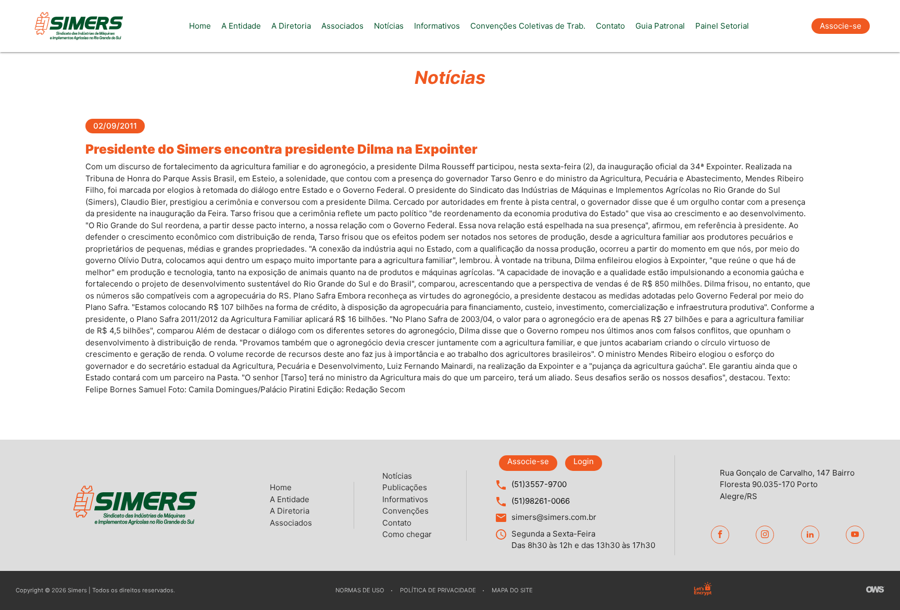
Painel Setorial (722, 26)
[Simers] (79, 26)
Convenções (405, 511)
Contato (610, 26)
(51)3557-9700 (539, 484)
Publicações (404, 487)
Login (583, 461)
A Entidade (241, 26)
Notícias (389, 26)
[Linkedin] (810, 535)
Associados (342, 26)
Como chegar (407, 534)
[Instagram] (765, 535)
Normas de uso (359, 590)
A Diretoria (291, 26)
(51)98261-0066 (540, 501)
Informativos (437, 26)
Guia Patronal (660, 26)
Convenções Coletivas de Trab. (527, 26)
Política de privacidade (438, 590)
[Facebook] (720, 535)
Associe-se (840, 26)
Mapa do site (512, 590)
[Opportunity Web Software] (875, 591)
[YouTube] (855, 535)
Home (200, 26)
